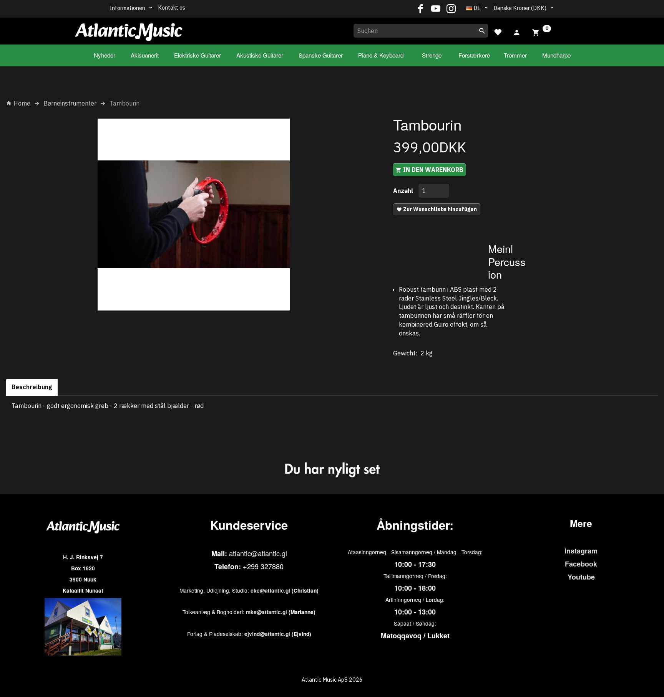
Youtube (581, 577)
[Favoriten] (497, 31)
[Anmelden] (516, 31)
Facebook (581, 564)
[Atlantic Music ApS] (129, 29)
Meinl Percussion (507, 261)
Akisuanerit (145, 55)
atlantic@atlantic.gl (258, 553)
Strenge (432, 55)
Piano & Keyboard (380, 55)
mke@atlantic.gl (266, 612)
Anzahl (404, 191)
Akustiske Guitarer (259, 55)
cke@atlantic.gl (270, 590)
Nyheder (104, 55)
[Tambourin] (194, 215)
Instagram (581, 551)
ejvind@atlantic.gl (267, 634)
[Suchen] (482, 31)
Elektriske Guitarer (197, 55)
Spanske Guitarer (321, 55)
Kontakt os (171, 7)
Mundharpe (556, 55)
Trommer (515, 55)
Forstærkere (474, 55)
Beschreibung (32, 387)
